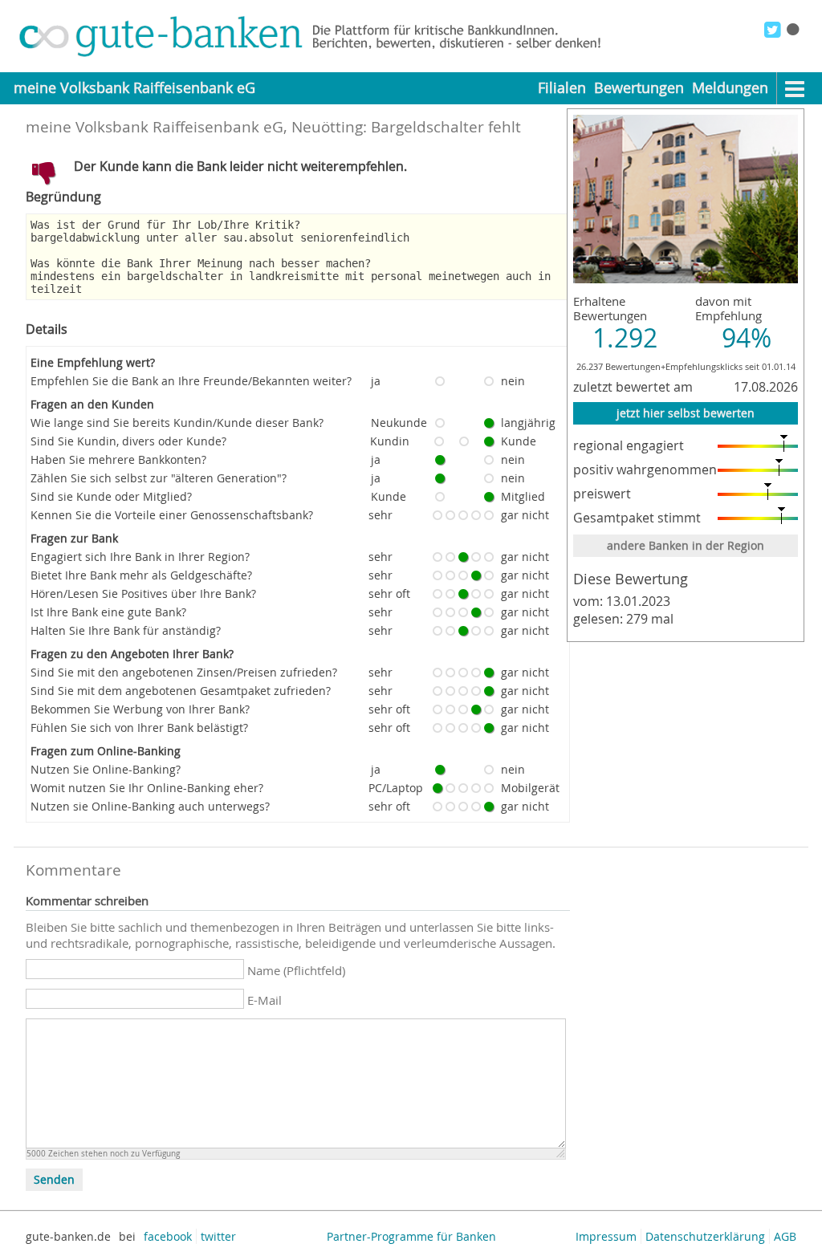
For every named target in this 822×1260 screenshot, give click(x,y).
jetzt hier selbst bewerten (685, 413)
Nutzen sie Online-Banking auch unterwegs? (150, 806)
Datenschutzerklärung (705, 1236)
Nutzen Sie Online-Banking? (106, 769)
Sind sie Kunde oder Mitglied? (111, 496)
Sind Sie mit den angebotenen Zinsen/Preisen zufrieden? (184, 672)
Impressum (606, 1236)
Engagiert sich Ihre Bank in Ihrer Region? (140, 556)
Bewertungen (639, 88)
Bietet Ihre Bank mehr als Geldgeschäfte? (141, 575)
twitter (218, 1236)
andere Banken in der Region (685, 545)
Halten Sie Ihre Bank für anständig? (126, 630)
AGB (785, 1236)
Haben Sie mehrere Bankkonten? (118, 459)
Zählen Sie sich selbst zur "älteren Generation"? (159, 478)
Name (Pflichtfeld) (296, 970)
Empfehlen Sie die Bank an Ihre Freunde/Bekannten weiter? (191, 380)
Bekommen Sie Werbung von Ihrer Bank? (140, 709)
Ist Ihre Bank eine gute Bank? (108, 612)
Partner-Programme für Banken (411, 1236)
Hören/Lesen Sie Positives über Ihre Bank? (143, 593)
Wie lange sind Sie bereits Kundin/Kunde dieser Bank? (177, 422)
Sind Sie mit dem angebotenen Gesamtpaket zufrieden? (181, 690)
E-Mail (264, 1000)
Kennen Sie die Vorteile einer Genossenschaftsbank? (172, 514)
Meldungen (730, 88)
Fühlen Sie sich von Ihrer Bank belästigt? (139, 727)
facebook (168, 1236)
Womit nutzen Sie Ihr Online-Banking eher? (147, 787)
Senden (54, 1180)
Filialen (562, 88)
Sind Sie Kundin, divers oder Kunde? (128, 441)
